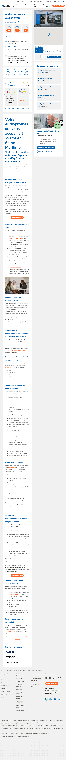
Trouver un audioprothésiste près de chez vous (36, 678)
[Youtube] (59, 699)
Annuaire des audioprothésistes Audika (35, 684)
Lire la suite (21, 100)
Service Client (4, 683)
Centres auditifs (35, 674)
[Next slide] (29, 94)
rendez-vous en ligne (10, 631)
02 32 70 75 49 (14, 46)
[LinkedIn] (50, 699)
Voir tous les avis (9, 108)
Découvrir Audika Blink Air (45, 151)
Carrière (3, 688)
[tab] (15, 5)
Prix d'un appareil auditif (20, 706)
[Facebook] (46, 699)
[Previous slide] (4, 94)
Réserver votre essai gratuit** (46, 147)
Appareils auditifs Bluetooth (20, 697)
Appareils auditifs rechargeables (20, 701)
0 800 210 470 (53, 678)
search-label (64, 1)
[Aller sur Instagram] (55, 699)
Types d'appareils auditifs (20, 692)
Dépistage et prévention (19, 685)
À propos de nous (6, 674)
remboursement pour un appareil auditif (15, 350)
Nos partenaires (5, 677)
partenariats (8, 367)
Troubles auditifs (20, 681)
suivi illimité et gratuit (16, 238)
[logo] (6, 6)
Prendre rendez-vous (58, 6)
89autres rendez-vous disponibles (9, 35)
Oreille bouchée (20, 689)
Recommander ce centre (23, 108)
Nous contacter (5, 680)
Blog (2, 697)
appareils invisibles (14, 594)
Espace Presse (5, 685)
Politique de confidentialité (29, 719)
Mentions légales (38, 719)
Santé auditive (19, 679)
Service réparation (20, 710)
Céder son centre (5, 691)
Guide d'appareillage (20, 675)
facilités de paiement (15, 267)
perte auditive (12, 467)
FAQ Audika (4, 694)
